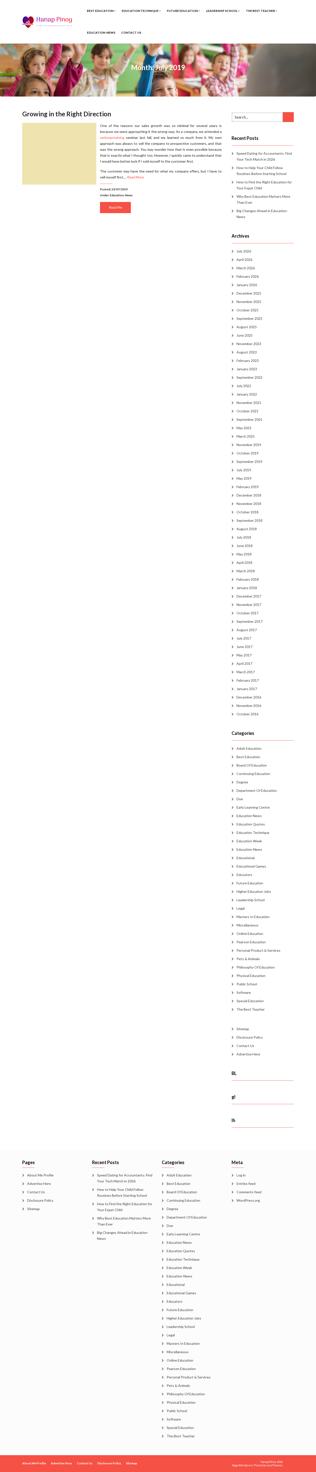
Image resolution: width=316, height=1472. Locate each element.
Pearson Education (251, 942)
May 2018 (244, 554)
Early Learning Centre (253, 807)
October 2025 (247, 310)
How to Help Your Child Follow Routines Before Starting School (261, 171)
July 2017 (244, 638)
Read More (135, 177)
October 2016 (247, 714)
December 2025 (249, 293)
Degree (242, 782)
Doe (240, 799)
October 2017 (247, 613)
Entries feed (246, 1183)
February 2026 (248, 276)
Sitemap (243, 1029)
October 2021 (247, 411)
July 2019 (244, 470)
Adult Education (249, 748)
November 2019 (249, 445)
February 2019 (248, 487)
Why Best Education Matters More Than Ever (263, 199)
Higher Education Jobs (254, 891)
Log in (241, 1175)
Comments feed (249, 1192)
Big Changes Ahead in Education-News (262, 214)
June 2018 (245, 546)
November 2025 (249, 301)
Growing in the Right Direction (66, 114)
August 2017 (247, 630)
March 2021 (246, 436)
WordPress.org (248, 1200)
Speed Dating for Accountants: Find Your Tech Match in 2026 (264, 156)
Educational (246, 858)
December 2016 (249, 697)
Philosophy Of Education (256, 967)
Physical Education (251, 975)
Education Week (249, 841)
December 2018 (249, 495)
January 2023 (247, 369)
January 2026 (247, 285)
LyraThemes (275, 1465)
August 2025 (247, 327)
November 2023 (249, 344)
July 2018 (244, 537)
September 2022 (249, 377)
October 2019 (247, 453)
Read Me (115, 207)
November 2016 (249, 705)
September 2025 (249, 318)
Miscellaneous (247, 925)
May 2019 (244, 478)
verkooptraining (112, 137)
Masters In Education (253, 917)
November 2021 (249, 402)
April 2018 (244, 562)
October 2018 (247, 512)
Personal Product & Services (258, 950)
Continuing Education (253, 774)
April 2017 (244, 663)
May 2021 (244, 428)
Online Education (250, 933)
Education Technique (140, 11)
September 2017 (249, 621)
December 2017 (249, 596)
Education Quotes (251, 824)
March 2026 (246, 268)
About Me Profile (40, 1175)
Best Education (100, 11)
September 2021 (249, 419)
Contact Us (131, 32)
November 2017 (249, 604)
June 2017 (245, 647)
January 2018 (247, 588)
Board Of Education (252, 765)
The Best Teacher (261, 11)
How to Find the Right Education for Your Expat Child (264, 185)
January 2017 (247, 689)
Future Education (182, 11)
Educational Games (251, 866)
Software (244, 992)
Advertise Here (248, 1054)
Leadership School (222, 11)
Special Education (250, 1001)
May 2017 (244, 655)
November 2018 (249, 503)
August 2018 (247, 529)
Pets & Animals (248, 959)
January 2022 (247, 394)
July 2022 (244, 386)
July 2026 (244, 251)
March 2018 (246, 571)
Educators (244, 875)
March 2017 (246, 672)
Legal (241, 908)
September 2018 (249, 520)
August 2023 (247, 352)
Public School (247, 984)
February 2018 (248, 579)
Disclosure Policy (250, 1037)
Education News (249, 816)
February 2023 (248, 360)
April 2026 (244, 259)
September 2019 (249, 461)
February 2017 (248, 680)
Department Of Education (257, 790)
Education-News (101, 32)
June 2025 (245, 335)
